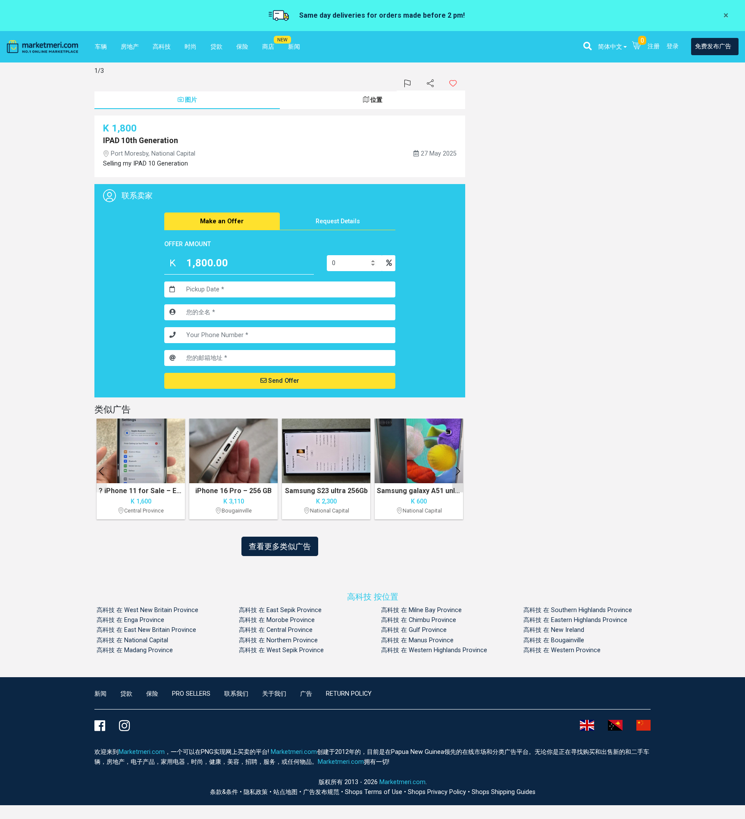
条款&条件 (225, 792)
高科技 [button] (162, 46)
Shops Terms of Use (374, 792)
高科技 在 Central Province (276, 630)
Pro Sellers (191, 693)
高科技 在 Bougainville (553, 640)
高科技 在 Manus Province (417, 640)
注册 (654, 46)
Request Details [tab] (338, 221)
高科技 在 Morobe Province (277, 620)
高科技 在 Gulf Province (414, 630)
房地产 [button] (130, 46)
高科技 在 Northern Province (278, 640)
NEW (282, 40)
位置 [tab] (376, 99)
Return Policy (349, 693)
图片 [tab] (191, 99)
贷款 (126, 693)
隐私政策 (256, 792)
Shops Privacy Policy (438, 792)
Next (457, 471)
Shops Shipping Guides (503, 792)
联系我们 (236, 693)
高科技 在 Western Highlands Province (434, 650)
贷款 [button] (216, 46)
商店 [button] (268, 46)
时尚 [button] (191, 46)
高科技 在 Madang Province (135, 650)
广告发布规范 (322, 792)
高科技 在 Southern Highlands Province (577, 610)
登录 (673, 46)
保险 (152, 693)
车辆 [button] (101, 46)
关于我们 (274, 693)
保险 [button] (242, 46)
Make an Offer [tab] (222, 221)
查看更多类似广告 (280, 546)
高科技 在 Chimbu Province (418, 620)
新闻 (100, 693)
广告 (306, 693)
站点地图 (286, 792)
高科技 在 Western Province (562, 650)
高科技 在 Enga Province (130, 620)
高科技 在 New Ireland (553, 630)
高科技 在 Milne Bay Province (421, 610)
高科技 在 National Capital (132, 640)
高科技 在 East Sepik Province (280, 610)
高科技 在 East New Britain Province (146, 630)
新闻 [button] (294, 46)
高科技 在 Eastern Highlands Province (575, 620)
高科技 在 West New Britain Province (147, 610)
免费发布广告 (713, 46)
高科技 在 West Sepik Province (281, 650)
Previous (101, 471)
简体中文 (610, 46)
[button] (587, 46)
